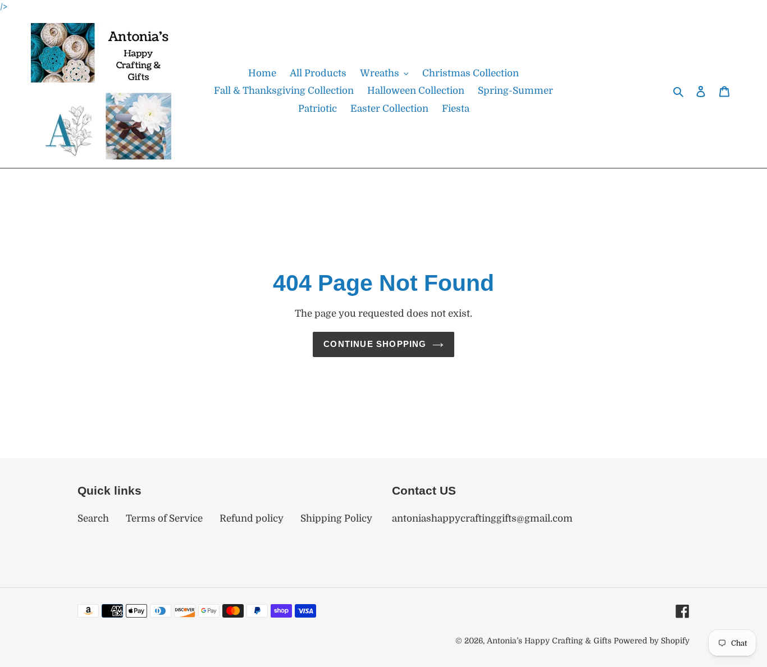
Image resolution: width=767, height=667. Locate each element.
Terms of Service (164, 518)
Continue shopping (374, 344)
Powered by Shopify (652, 640)
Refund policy (252, 518)
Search (93, 518)
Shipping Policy (336, 518)
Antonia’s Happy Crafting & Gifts (549, 640)
